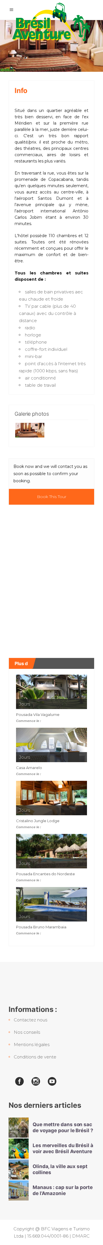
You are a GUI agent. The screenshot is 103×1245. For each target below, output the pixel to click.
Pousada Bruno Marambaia (41, 927)
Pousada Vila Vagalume (38, 714)
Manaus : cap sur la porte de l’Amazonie (63, 1190)
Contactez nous (30, 1020)
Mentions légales (31, 1044)
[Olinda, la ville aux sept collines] (19, 1169)
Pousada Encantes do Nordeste (45, 874)
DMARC (81, 1236)
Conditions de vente (35, 1057)
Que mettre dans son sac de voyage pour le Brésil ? (63, 1127)
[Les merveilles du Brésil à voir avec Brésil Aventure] (19, 1148)
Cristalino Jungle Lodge (38, 820)
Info (21, 90)
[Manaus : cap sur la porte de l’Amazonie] (19, 1190)
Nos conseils (27, 1032)
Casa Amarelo (29, 767)
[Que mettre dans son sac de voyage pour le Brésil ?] (19, 1128)
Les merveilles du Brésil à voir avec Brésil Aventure (63, 1148)
